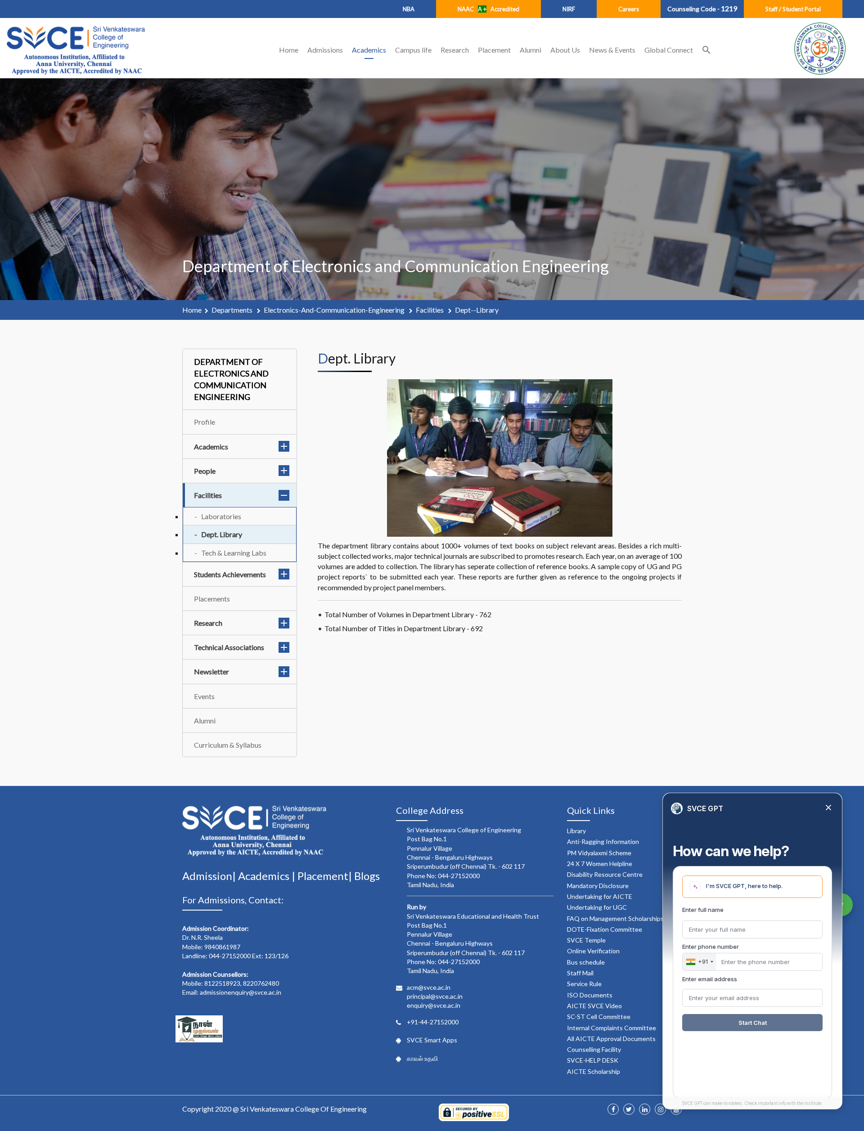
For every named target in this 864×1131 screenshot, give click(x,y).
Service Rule (584, 983)
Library (576, 831)
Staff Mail (580, 973)
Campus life (413, 49)
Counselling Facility (594, 1049)
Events (204, 696)
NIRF (568, 9)
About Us (565, 49)
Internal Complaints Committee (611, 1028)
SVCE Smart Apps (432, 1040)
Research (455, 49)
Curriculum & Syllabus (227, 745)
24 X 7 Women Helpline (599, 863)
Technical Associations (229, 647)
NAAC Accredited (488, 9)
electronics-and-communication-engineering (335, 309)
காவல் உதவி (422, 1058)
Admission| (210, 875)
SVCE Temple (586, 940)
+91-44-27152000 (433, 1022)
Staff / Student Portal (793, 9)
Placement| (325, 875)
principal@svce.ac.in (435, 996)
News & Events (612, 49)
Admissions (325, 49)
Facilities (208, 495)
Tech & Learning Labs (233, 552)
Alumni (530, 49)
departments (233, 309)
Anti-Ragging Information (603, 841)
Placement (494, 49)
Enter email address (709, 979)
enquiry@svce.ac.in (433, 1005)
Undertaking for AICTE (599, 896)
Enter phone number (710, 946)
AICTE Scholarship (593, 1071)
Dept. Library (221, 534)
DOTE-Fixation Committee (604, 929)
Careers (628, 9)
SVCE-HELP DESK (592, 1060)
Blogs (367, 875)
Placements (212, 598)
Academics (369, 49)
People (205, 471)
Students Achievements (230, 574)
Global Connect (668, 49)
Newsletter (211, 671)
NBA (408, 9)
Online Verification (593, 951)
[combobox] (699, 961)
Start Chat (752, 1022)
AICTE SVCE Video (594, 1006)
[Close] (828, 808)
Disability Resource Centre (605, 874)
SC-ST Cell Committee (598, 1016)
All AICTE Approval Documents (611, 1038)
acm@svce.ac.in (428, 987)
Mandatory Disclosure (598, 885)
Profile (204, 421)
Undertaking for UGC (597, 907)
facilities (430, 309)
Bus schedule (586, 962)
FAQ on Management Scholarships (615, 918)
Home (288, 49)
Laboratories (221, 516)
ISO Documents (589, 995)
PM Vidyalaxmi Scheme (599, 853)
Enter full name (703, 909)
